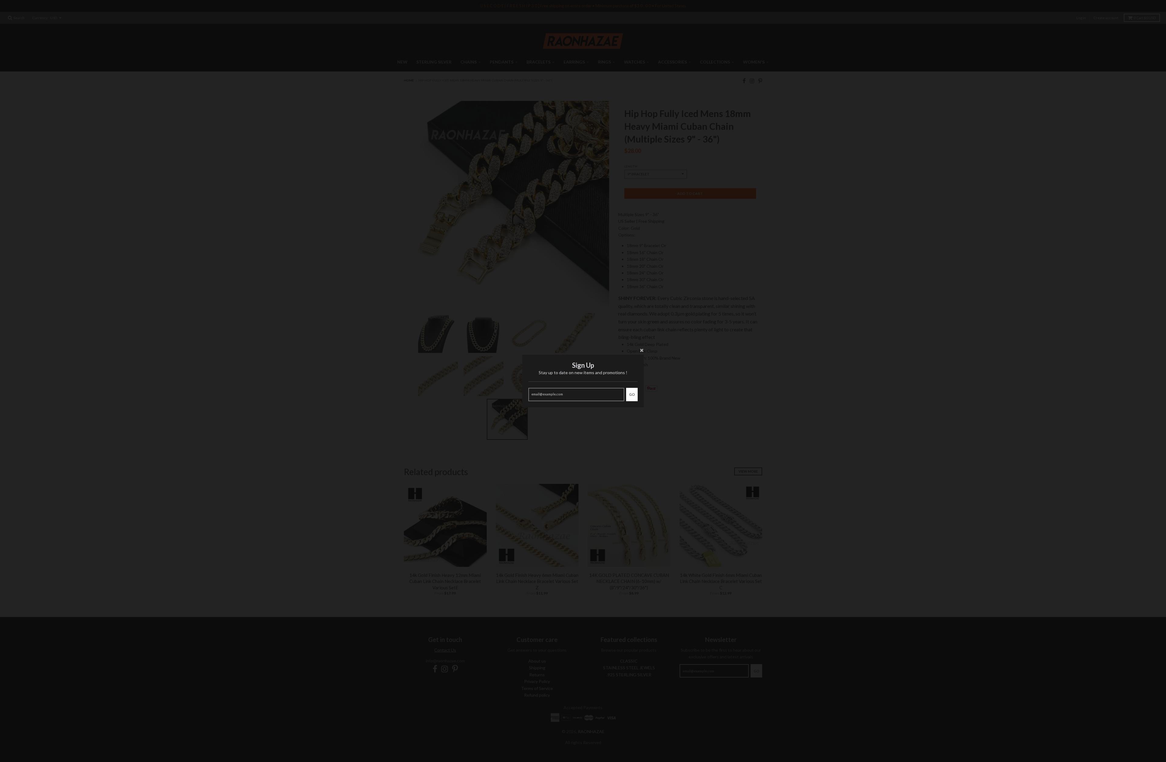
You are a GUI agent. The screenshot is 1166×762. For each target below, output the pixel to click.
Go (632, 394)
